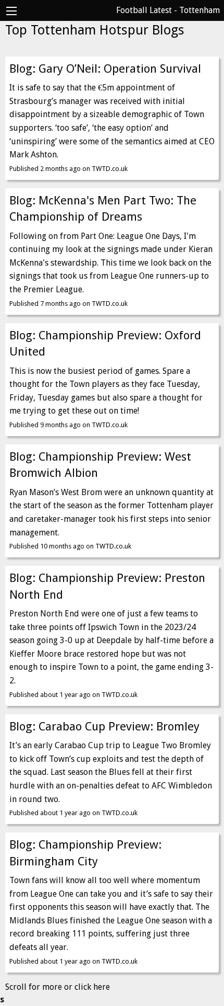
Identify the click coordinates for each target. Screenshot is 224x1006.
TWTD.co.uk (110, 169)
